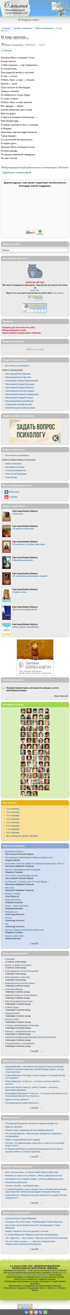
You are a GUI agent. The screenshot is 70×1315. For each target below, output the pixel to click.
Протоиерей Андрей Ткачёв (19, 398)
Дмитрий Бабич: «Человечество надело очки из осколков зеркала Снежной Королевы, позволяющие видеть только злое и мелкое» (34, 1069)
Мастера (9, 888)
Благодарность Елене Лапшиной (21, 971)
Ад (6, 924)
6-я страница (12, 826)
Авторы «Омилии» (23, 28)
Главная (6, 28)
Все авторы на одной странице (22, 836)
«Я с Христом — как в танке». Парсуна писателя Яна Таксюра (36, 1238)
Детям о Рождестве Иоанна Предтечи (24, 930)
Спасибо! (10, 959)
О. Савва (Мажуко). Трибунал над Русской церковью (31, 1234)
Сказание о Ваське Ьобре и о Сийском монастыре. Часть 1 (34, 863)
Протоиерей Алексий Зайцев (19, 391)
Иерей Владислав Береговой (20, 408)
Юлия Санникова (44, 28)
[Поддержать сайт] (35, 234)
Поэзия (8, 50)
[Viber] (41, 1312)
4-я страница (12, 819)
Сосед (8, 918)
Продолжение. (12, 1013)
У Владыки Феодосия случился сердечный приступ (31, 1123)
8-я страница (12, 832)
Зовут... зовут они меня (16, 906)
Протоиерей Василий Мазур (19, 401)
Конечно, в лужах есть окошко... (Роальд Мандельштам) (33, 1175)
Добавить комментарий (18, 172)
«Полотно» (17, 514)
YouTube (13, 497)
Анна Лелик (11, 477)
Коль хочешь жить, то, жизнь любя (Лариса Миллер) (31, 1172)
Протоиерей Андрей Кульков (19, 384)
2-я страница (12, 812)
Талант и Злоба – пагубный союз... (22, 1186)
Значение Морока (14, 989)
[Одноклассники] (31, 1312)
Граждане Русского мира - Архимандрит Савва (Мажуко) (34, 1222)
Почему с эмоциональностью (20, 1031)
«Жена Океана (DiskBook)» (25, 627)
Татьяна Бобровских (15, 470)
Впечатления (12, 1019)
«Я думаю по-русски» (23, 528)
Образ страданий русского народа (22, 1139)
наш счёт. (35, 290)
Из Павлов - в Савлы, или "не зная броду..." (27, 881)
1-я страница (12, 809)
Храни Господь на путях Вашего (21, 995)
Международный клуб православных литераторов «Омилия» (35, 167)
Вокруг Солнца (12, 893)
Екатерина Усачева (14, 467)
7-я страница (12, 829)
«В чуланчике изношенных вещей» (30, 576)
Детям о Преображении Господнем (22, 870)
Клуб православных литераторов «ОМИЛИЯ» (37, 1273)
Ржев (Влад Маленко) (16, 1182)
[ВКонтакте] (26, 1312)
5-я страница (12, 822)
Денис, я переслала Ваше (18, 965)
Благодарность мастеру (17, 977)
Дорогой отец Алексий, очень (20, 983)
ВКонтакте (14, 492)
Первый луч (11, 912)
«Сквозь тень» (19, 592)
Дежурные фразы (14, 851)
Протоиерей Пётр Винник (18, 374)
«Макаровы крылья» (22, 560)
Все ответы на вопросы (17, 365)
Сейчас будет (12, 1007)
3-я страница (12, 815)
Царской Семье (13, 900)
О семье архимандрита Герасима (22, 1025)
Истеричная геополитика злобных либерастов (28, 857)
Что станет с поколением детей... (22, 875)
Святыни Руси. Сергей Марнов (20, 1218)
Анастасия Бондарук (16, 474)
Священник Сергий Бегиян (18, 404)
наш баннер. (58, 292)
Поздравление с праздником (19, 1043)
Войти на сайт (35, 349)
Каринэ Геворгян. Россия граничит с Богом (26, 1231)
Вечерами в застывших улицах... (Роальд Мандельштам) (34, 1179)
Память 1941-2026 (14, 936)
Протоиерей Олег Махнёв (18, 377)
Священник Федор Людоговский (21, 380)
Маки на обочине (13, 1127)
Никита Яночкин (13, 464)
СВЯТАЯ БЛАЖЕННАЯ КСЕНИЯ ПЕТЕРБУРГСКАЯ (30, 1037)
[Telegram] (36, 1312)
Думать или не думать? (17, 1099)
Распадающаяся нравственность (22, 1103)
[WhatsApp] (45, 1312)
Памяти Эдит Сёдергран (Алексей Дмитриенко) (29, 1130)
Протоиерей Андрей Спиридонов (21, 394)
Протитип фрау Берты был (19, 1001)
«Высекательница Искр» (24, 609)
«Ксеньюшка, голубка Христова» (28, 544)
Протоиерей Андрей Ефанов (19, 387)
